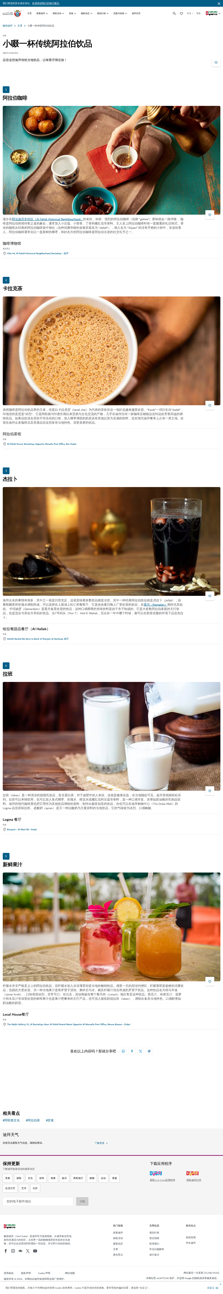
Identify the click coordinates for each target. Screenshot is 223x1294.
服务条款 (212, 1278)
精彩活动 (57, 13)
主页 (29, 13)
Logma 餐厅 (12, 819)
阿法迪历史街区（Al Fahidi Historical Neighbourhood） (47, 219)
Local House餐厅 (16, 1014)
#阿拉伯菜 (33, 1120)
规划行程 (101, 13)
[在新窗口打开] (132, 1051)
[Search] (174, 13)
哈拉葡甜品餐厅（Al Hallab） (26, 629)
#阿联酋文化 (11, 1120)
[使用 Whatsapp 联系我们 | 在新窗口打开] (123, 1051)
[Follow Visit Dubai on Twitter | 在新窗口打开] (28, 1251)
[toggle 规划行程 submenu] (108, 13)
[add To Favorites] (216, 62)
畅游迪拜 (8, 26)
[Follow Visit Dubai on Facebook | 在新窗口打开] (6, 1251)
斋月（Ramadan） (155, 604)
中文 (189, 13)
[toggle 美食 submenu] (75, 13)
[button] (212, 1287)
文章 (19, 26)
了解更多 (100, 1143)
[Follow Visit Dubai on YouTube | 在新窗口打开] (35, 1251)
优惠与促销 (118, 13)
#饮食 (50, 1120)
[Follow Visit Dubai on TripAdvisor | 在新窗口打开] (20, 1251)
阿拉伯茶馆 (12, 434)
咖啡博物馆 (12, 243)
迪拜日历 (136, 13)
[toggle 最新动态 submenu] (91, 13)
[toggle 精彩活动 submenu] (63, 13)
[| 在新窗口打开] (13, 1251)
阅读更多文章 (16, 1091)
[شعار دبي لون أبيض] (10, 1226)
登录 (198, 13)
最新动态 (85, 13)
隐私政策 (199, 1278)
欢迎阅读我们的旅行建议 (45, 3)
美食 (71, 13)
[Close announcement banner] (219, 3)
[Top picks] (181, 13)
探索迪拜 (40, 13)
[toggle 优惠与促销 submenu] (126, 13)
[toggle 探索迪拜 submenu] (47, 13)
